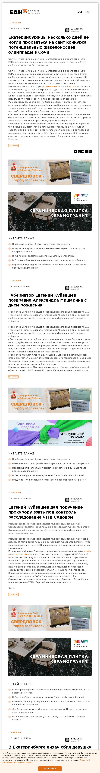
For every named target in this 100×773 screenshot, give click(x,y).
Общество (13, 145)
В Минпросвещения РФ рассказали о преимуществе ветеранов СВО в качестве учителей (50, 691)
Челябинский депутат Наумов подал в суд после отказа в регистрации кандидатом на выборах (51, 703)
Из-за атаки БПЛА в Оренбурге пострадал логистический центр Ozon (50, 464)
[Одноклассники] (79, 151)
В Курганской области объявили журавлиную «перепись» (43, 256)
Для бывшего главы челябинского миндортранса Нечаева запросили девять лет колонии (49, 710)
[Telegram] (82, 151)
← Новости (14, 23)
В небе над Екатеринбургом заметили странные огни (41, 244)
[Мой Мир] (86, 151)
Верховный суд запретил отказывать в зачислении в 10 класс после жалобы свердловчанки (49, 266)
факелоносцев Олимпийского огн (60, 87)
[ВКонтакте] (75, 151)
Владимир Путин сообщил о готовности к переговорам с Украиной (49, 480)
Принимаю (50, 769)
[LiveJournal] (90, 151)
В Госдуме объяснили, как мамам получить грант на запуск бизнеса (48, 260)
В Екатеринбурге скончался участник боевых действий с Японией (48, 475)
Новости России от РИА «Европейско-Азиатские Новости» (18, 12)
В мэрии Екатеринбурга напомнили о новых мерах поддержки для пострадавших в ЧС (48, 250)
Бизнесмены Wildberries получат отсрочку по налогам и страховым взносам (48, 718)
